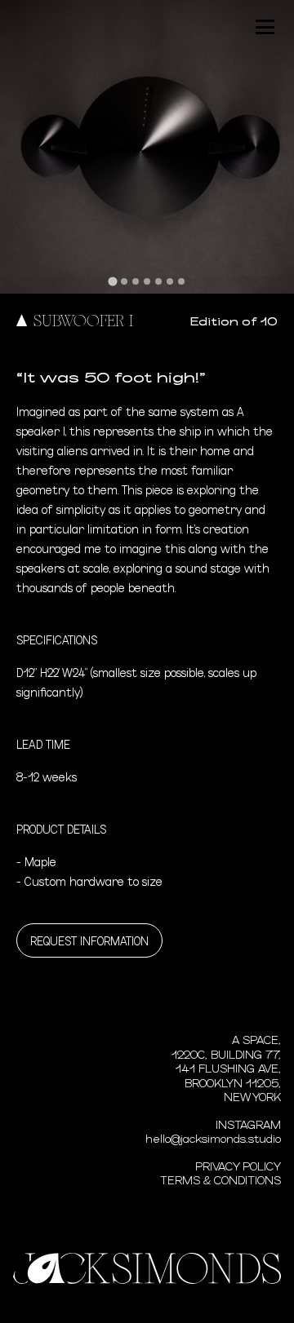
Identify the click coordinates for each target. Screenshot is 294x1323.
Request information (89, 940)
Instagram (248, 1124)
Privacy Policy (238, 1166)
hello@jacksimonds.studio (213, 1138)
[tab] (112, 281)
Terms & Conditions (220, 1180)
